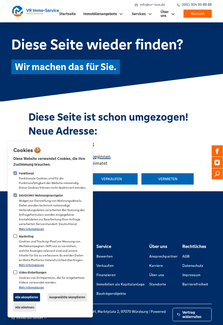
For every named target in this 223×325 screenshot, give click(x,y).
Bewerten (104, 256)
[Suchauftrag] (217, 173)
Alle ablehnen (24, 307)
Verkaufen (105, 265)
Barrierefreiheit (195, 284)
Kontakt (197, 14)
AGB (186, 256)
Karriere (156, 265)
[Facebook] (217, 150)
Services (139, 14)
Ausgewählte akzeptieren (67, 297)
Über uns (165, 14)
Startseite (67, 14)
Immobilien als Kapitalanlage (120, 284)
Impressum (191, 275)
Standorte (157, 284)
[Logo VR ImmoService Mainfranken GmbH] (35, 11)
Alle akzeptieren (26, 297)
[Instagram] (217, 162)
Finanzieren (106, 275)
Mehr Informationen (31, 229)
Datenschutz (192, 265)
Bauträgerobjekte (111, 293)
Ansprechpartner (163, 256)
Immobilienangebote (100, 14)
